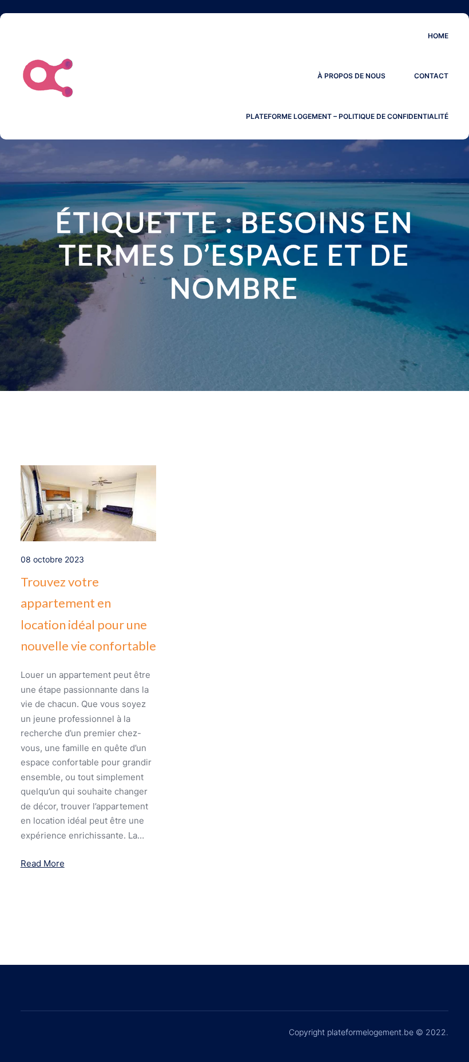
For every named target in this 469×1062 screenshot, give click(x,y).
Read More (43, 863)
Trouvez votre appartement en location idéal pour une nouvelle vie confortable (88, 613)
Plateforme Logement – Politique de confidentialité (347, 116)
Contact (431, 75)
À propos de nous (351, 75)
